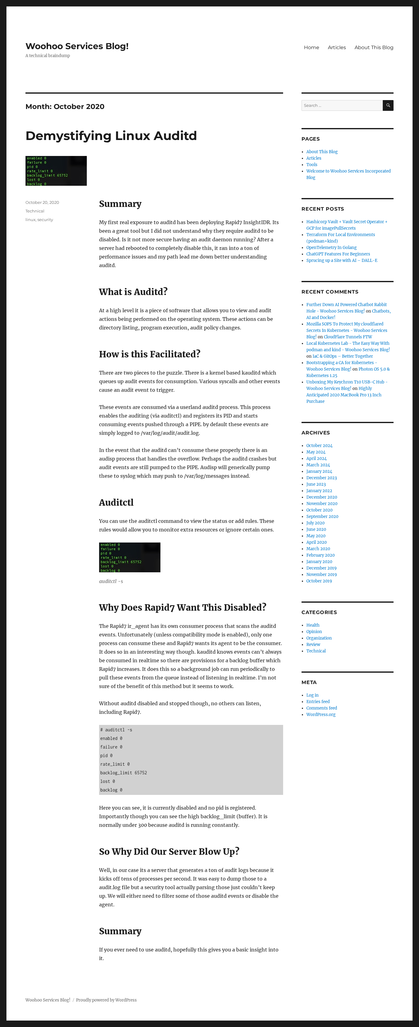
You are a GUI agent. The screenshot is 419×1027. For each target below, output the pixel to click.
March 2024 (318, 465)
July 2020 (315, 523)
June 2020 (316, 529)
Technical (34, 210)
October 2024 (319, 445)
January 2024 (319, 471)
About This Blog (374, 47)
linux (30, 219)
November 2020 (321, 503)
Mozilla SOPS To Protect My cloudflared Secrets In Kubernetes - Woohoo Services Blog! (346, 330)
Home (311, 47)
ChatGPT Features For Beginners (338, 254)
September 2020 (322, 516)
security (45, 219)
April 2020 (316, 542)
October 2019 (319, 581)
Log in (312, 695)
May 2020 (315, 536)
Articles (337, 47)
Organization (319, 638)
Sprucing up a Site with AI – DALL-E (341, 260)
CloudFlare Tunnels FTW (348, 337)
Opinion (314, 631)
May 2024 (315, 452)
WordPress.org (321, 714)
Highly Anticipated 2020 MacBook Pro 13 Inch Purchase (344, 395)
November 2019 (321, 574)
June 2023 (316, 484)
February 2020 (320, 555)
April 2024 (316, 458)
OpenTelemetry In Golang (331, 247)
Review (313, 644)
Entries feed (318, 701)
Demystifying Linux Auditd (111, 135)
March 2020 (318, 548)
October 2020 (319, 510)
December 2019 (321, 568)
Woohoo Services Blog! (77, 46)
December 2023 (321, 477)
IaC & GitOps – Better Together (343, 356)
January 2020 (319, 561)
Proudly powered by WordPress (106, 1000)
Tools (311, 164)
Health (313, 625)
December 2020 (321, 497)
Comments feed (321, 708)
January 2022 (319, 490)
